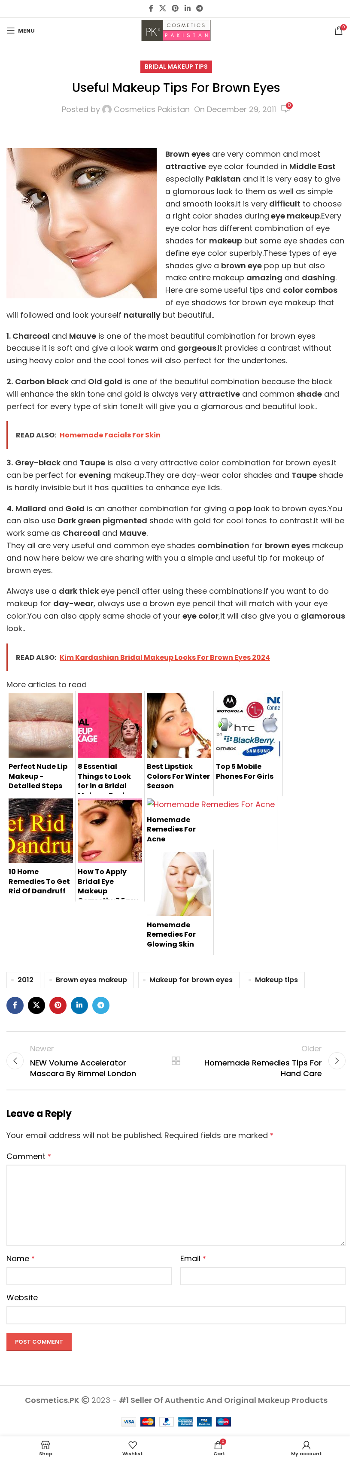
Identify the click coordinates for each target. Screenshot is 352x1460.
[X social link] (162, 8)
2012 (25, 980)
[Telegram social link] (199, 8)
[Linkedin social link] (187, 8)
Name (20, 1258)
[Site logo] (176, 29)
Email (193, 1258)
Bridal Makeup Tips (176, 66)
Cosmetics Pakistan (152, 109)
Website (22, 1297)
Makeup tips (276, 980)
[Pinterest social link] (175, 8)
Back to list (176, 1060)
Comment (28, 1156)
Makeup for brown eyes (191, 980)
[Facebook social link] (151, 8)
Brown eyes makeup (91, 980)
